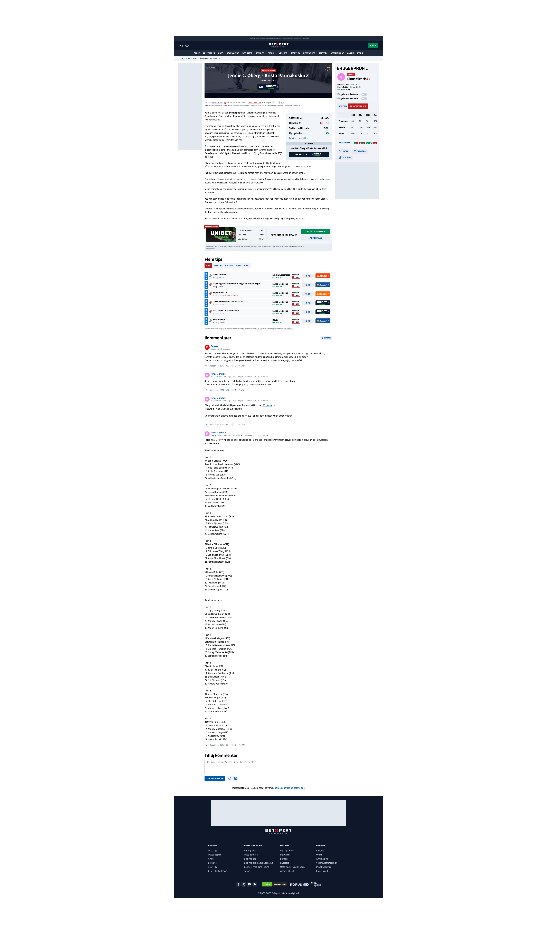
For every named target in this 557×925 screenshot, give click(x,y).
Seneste (327, 337)
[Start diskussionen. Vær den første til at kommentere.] (268, 766)
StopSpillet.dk (305, 38)
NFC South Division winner (226, 310)
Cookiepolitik (322, 871)
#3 (206, 424)
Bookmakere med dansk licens (258, 862)
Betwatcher (309, 53)
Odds (220, 53)
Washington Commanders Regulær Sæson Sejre (236, 283)
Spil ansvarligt (255, 38)
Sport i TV (295, 53)
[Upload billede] (235, 778)
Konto (373, 45)
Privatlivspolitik (323, 867)
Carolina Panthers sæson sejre (228, 301)
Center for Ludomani (218, 871)
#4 (206, 745)
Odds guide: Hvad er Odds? (292, 867)
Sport (197, 53)
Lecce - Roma (219, 274)
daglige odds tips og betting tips (288, 788)
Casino (350, 53)
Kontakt (320, 850)
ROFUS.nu (273, 38)
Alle (208, 265)
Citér (243, 365)
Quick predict (242, 265)
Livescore (282, 53)
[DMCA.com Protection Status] (275, 884)
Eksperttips (209, 53)
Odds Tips (212, 850)
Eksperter (212, 862)
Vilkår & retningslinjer (326, 862)
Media (360, 53)
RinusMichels (217, 102)
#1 (206, 365)
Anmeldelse (316, 237)
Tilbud (247, 871)
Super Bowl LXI (220, 292)
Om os (319, 854)
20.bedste (267, 405)
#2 (206, 390)
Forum (271, 53)
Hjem (183, 58)
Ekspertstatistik (358, 106)
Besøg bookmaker (316, 231)
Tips (188, 58)
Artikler (260, 53)
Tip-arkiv (361, 151)
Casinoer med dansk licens (256, 867)
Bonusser (247, 53)
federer (214, 346)
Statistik (323, 53)
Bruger (229, 265)
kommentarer (254, 102)
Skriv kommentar (215, 778)
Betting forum (287, 850)
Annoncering (322, 858)
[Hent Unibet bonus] (221, 234)
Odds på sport (214, 854)
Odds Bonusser (251, 854)
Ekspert (218, 265)
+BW (327, 67)
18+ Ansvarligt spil (290, 893)
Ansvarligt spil (287, 871)
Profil (345, 151)
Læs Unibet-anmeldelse (299, 138)
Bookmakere (233, 53)
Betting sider (250, 850)
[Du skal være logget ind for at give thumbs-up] (273, 102)
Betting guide (337, 53)
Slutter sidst (219, 319)
